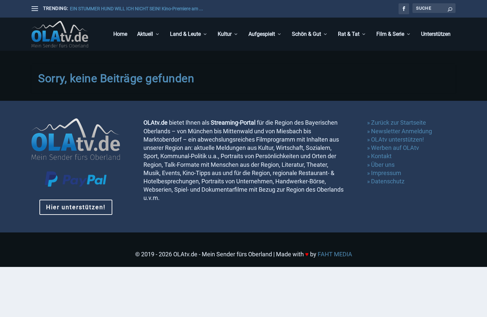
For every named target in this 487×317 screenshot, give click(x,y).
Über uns (383, 164)
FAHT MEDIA (335, 254)
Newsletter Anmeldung (401, 131)
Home (120, 34)
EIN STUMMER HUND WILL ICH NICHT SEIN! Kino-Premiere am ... (136, 8)
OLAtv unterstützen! (397, 139)
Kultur (225, 34)
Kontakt (381, 156)
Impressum (386, 172)
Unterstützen (436, 34)
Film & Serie (390, 34)
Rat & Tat (348, 34)
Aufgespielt (261, 34)
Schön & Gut (306, 34)
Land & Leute (185, 34)
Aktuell (145, 34)
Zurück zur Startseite (398, 122)
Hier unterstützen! (76, 207)
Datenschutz (388, 181)
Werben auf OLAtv (395, 147)
